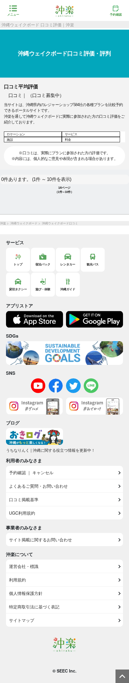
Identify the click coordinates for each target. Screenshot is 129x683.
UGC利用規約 (22, 513)
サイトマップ (21, 620)
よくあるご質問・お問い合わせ (38, 486)
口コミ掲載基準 (23, 499)
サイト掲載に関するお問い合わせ (40, 540)
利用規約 (17, 580)
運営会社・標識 (23, 566)
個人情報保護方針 (26, 593)
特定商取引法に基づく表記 (34, 607)
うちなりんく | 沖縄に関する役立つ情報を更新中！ (50, 450)
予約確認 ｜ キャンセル (31, 472)
